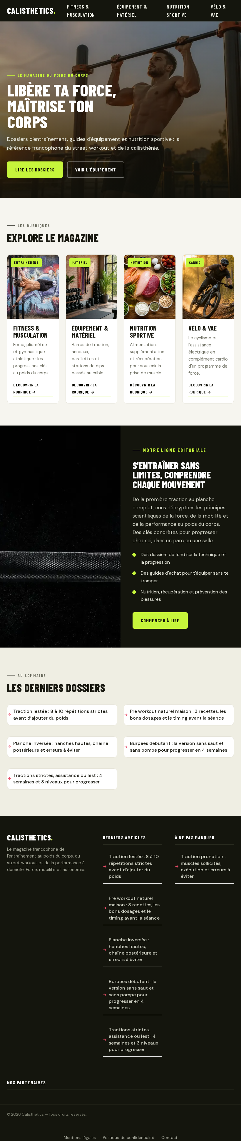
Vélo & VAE (218, 11)
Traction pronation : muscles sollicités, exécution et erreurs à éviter (205, 866)
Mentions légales (80, 1137)
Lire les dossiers (35, 169)
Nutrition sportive (178, 11)
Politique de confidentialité (128, 1137)
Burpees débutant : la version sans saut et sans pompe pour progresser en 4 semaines (178, 746)
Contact (169, 1137)
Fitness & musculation (81, 11)
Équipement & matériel (132, 11)
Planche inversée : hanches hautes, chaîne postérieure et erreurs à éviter (60, 746)
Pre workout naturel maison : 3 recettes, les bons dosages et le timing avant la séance (178, 714)
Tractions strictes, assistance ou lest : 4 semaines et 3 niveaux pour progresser (57, 778)
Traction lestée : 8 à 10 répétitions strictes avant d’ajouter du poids (60, 714)
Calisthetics (31, 10)
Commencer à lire (160, 620)
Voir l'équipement (95, 169)
